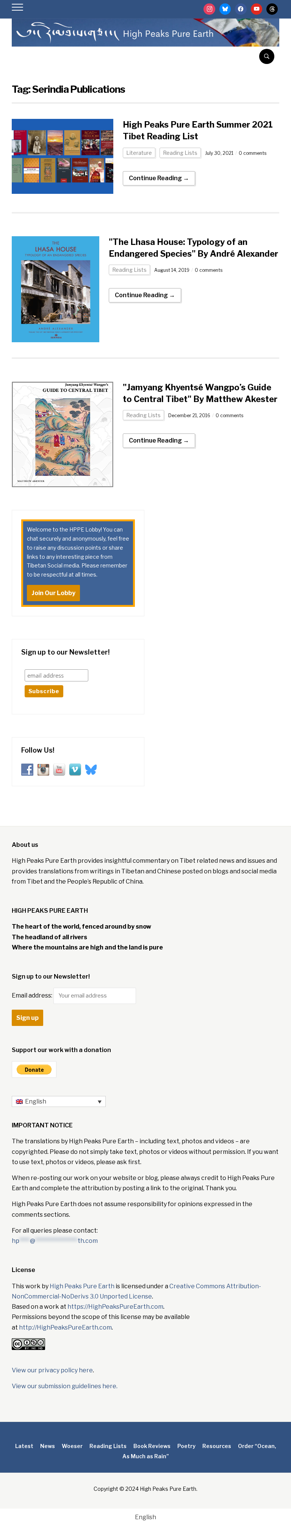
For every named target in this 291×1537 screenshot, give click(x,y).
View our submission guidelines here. (64, 1386)
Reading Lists (180, 153)
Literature (139, 153)
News (47, 1446)
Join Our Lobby (53, 593)
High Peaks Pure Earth (82, 1286)
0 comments (252, 153)
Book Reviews (152, 1446)
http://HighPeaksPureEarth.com (65, 1327)
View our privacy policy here (52, 1370)
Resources (216, 1446)
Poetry (186, 1446)
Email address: (32, 995)
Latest (24, 1446)
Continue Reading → (159, 178)
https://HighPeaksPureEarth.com (115, 1306)
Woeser (72, 1446)
